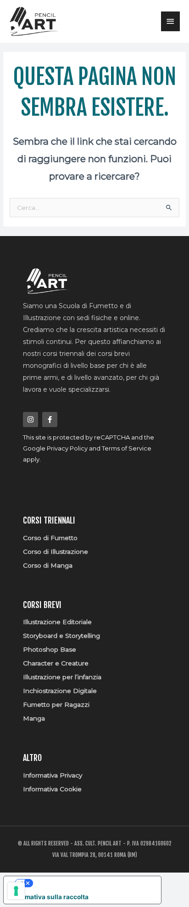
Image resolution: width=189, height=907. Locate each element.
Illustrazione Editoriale (57, 621)
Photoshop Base (49, 649)
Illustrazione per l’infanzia (62, 677)
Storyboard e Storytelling (61, 635)
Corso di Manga (47, 565)
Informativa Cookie (52, 789)
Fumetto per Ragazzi (56, 704)
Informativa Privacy (52, 775)
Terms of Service (126, 448)
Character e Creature (56, 663)
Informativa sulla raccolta (49, 897)
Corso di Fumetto (50, 537)
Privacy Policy (67, 448)
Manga (34, 718)
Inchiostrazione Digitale (60, 690)
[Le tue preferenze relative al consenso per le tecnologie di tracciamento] (16, 891)
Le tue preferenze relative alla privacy (91, 883)
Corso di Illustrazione (55, 551)
